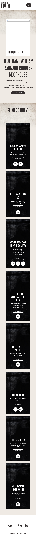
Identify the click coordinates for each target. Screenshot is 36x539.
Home (10, 525)
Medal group (18, 92)
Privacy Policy (23, 525)
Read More (18, 158)
